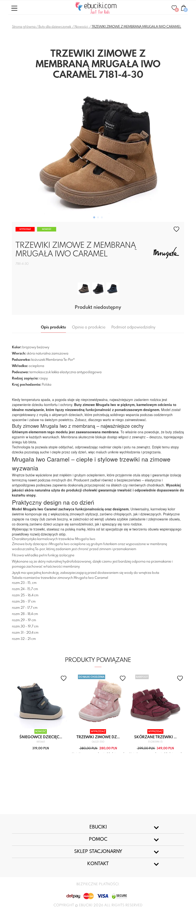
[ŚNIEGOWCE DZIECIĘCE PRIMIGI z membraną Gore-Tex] (41, 701)
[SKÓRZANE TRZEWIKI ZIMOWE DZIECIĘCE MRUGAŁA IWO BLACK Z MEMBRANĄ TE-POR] (98, 289)
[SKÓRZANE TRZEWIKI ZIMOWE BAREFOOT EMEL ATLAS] (155, 701)
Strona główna (24, 26)
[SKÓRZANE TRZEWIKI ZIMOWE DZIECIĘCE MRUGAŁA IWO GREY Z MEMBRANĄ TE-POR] (84, 289)
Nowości (82, 26)
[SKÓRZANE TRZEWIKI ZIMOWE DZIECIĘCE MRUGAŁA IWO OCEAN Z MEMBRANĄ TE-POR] (112, 289)
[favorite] (176, 229)
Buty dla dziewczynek (55, 26)
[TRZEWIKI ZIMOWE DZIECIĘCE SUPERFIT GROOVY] (98, 701)
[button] (94, 217)
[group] (98, 151)
